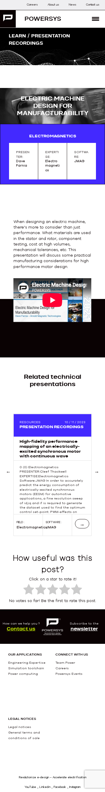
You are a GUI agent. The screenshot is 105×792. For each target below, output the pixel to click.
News (72, 4)
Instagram (74, 786)
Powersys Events (69, 673)
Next (96, 478)
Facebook (60, 786)
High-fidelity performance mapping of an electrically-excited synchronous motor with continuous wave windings (50, 451)
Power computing (23, 673)
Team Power (65, 662)
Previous (15, 478)
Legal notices (19, 727)
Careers (32, 4)
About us (53, 4)
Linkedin (44, 786)
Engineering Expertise (27, 662)
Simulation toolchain (26, 668)
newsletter (84, 628)
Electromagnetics (32, 527)
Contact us (92, 4)
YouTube (30, 786)
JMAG (51, 527)
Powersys (42, 19)
